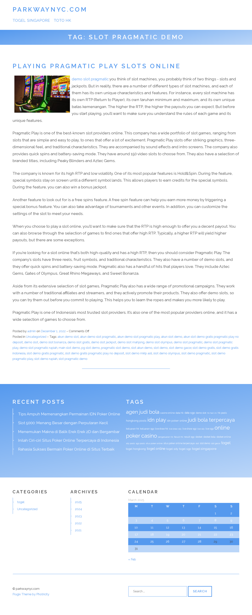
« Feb (132, 559)
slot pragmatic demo (73, 359)
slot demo (161, 348)
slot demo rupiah (45, 359)
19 (167, 534)
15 (215, 527)
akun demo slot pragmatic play (138, 336)
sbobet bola (209, 436)
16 (231, 527)
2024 (78, 509)
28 (199, 541)
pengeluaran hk (165, 437)
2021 (78, 530)
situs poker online (154, 443)
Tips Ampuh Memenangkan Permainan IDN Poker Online (69, 414)
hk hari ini (212, 413)
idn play (156, 420)
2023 (78, 516)
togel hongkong (136, 448)
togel (226, 442)
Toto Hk (62, 20)
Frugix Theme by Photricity (31, 594)
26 (167, 541)
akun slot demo (171, 336)
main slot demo (69, 348)
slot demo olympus (166, 353)
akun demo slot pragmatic (98, 336)
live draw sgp (189, 428)
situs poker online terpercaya (179, 443)
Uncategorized (36, 336)
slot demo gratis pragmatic (45, 353)
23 (231, 534)
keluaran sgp (147, 428)
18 (152, 534)
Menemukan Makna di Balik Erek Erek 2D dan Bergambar (69, 431)
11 (152, 527)
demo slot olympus (159, 342)
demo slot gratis (79, 342)
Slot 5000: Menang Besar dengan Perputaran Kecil (63, 423)
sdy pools (130, 443)
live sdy (201, 429)
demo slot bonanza (52, 342)
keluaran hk (132, 428)
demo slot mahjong (131, 342)
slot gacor (215, 443)
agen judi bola (142, 412)
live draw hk (161, 428)
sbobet (198, 436)
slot (197, 443)
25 (152, 541)
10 (136, 527)
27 (183, 541)
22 (215, 534)
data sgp (189, 412)
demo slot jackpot (103, 342)
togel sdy (172, 448)
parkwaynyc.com (50, 9)
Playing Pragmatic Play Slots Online (97, 66)
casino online (167, 412)
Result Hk (178, 437)
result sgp (189, 436)
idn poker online (177, 420)
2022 (78, 523)
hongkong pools (136, 420)
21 (199, 534)
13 (183, 527)
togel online (156, 449)
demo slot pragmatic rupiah (38, 348)
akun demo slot (68, 336)
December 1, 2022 (53, 331)
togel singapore (31, 20)
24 (136, 541)
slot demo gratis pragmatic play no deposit (94, 353)
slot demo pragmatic (195, 353)
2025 (78, 502)
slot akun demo (141, 348)
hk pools (222, 412)
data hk (180, 412)
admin (31, 331)
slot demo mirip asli (138, 353)
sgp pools (140, 443)
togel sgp (185, 448)
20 (183, 534)
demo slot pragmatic (90, 79)
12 (167, 527)
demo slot (31, 342)
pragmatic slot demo (115, 348)
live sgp (210, 428)
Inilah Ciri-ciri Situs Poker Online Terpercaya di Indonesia (68, 440)
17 (136, 534)
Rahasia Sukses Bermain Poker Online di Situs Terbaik (66, 449)
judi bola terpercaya (211, 420)
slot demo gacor (180, 348)
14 (199, 527)
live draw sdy (175, 429)
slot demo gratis (204, 348)
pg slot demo (90, 348)
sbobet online (223, 436)
